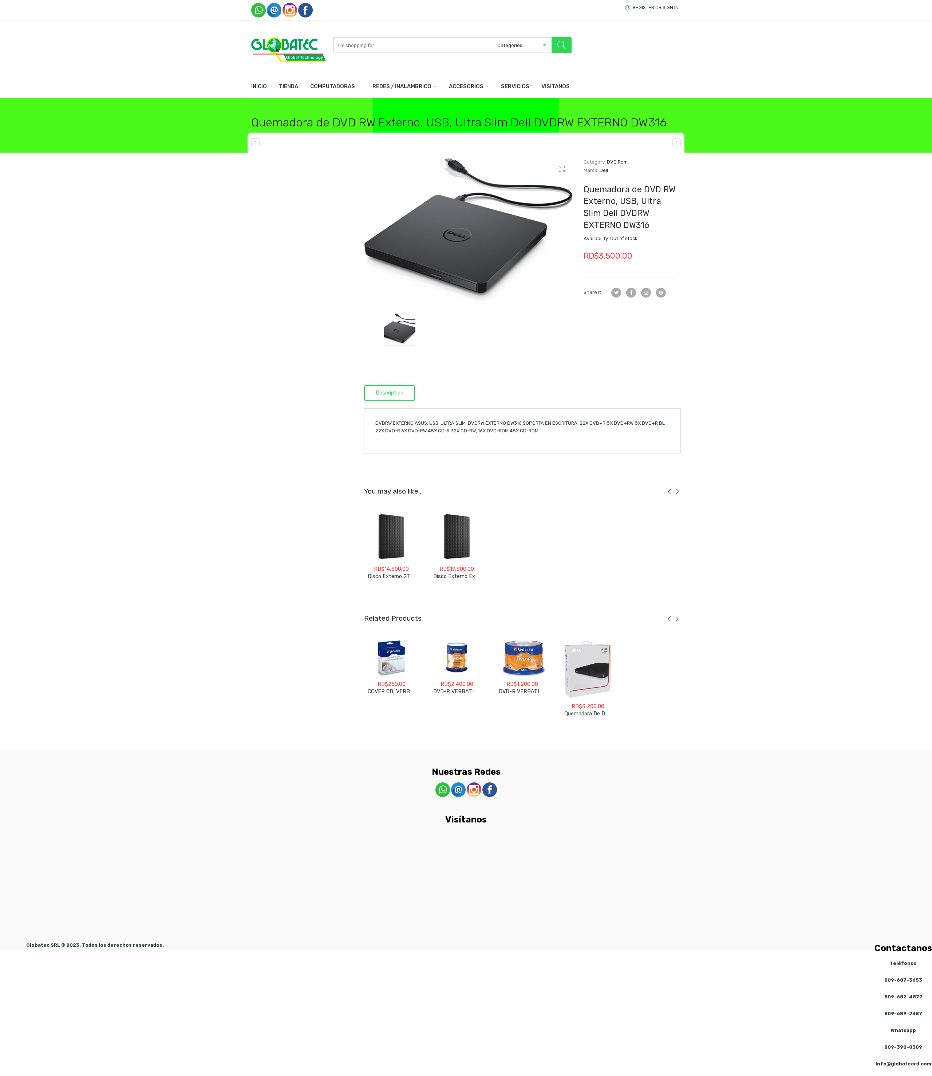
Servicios (515, 86)
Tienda (288, 86)
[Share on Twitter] (616, 293)
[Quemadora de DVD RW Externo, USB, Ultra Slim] (676, 142)
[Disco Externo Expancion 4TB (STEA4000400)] (457, 537)
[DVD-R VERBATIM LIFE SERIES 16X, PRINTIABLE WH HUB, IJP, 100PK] (457, 658)
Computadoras (332, 86)
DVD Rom (617, 162)
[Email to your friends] (646, 293)
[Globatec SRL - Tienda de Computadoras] (288, 49)
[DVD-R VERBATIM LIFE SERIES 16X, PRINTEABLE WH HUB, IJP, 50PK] (522, 658)
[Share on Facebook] (631, 293)
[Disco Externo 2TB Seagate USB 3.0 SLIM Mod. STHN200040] (391, 537)
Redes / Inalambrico (401, 86)
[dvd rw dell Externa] (468, 229)
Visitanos (555, 86)
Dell (604, 170)
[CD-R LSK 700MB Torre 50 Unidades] (255, 142)
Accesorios (466, 86)
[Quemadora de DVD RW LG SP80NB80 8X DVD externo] (588, 669)
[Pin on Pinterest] (661, 293)
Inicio (259, 86)
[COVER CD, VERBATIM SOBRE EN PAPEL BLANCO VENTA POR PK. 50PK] (391, 658)
